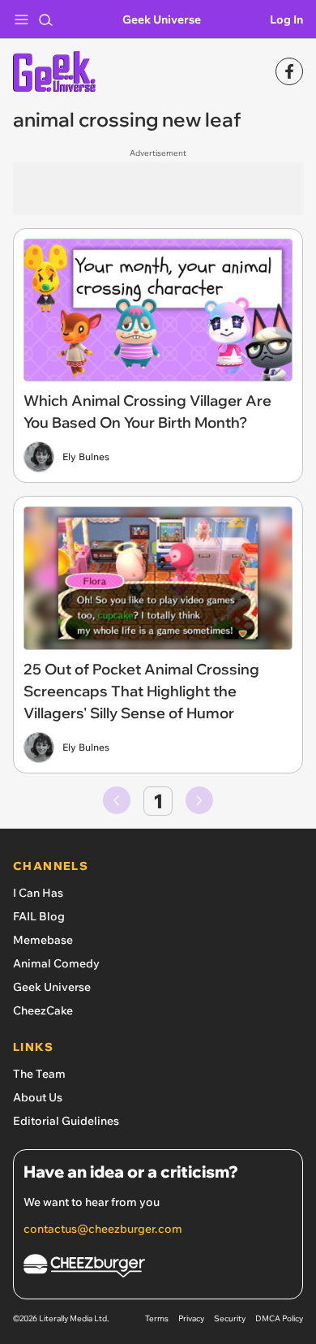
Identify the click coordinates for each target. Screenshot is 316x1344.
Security (230, 1318)
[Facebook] (289, 71)
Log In (286, 19)
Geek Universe (161, 19)
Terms (157, 1318)
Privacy (191, 1318)
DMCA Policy (279, 1318)
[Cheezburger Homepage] (158, 1268)
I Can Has (38, 892)
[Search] (45, 19)
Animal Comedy (56, 963)
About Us (37, 1097)
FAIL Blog (39, 916)
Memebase (43, 940)
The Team (39, 1073)
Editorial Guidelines (66, 1121)
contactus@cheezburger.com (102, 1228)
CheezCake (43, 1010)
